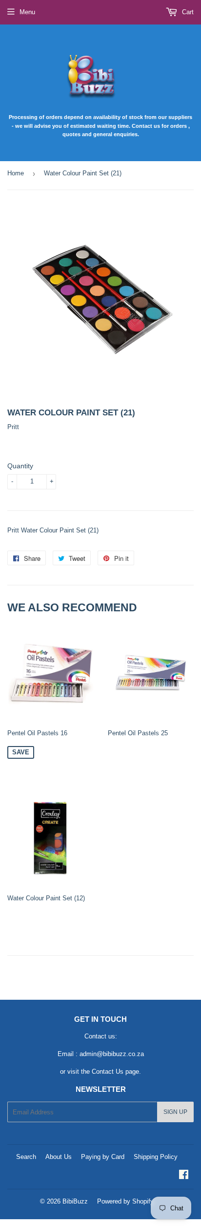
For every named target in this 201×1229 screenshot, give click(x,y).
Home (15, 173)
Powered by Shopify (125, 1201)
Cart (187, 12)
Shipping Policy (156, 1156)
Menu (27, 12)
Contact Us (107, 1071)
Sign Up (175, 1112)
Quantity (20, 466)
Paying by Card (102, 1156)
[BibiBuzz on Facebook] (184, 1176)
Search (26, 1156)
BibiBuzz (75, 1201)
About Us (58, 1156)
